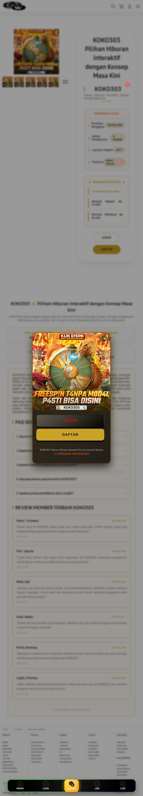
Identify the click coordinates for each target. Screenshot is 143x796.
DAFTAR (70, 435)
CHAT (122, 788)
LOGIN (70, 421)
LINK (97, 788)
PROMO (20, 788)
